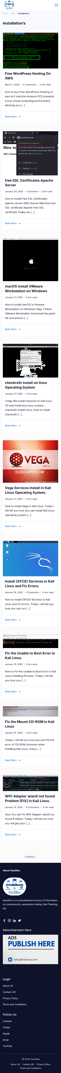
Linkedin (7, 1021)
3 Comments (32, 592)
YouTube (7, 1046)
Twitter (6, 1027)
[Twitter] (19, 920)
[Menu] (56, 5)
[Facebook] (4, 920)
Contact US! (9, 992)
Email (6, 1039)
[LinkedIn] (14, 920)
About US (8, 985)
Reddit (6, 1033)
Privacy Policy (10, 998)
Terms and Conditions (14, 1004)
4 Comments (29, 84)
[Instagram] (9, 920)
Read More (11, 116)
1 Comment (32, 191)
